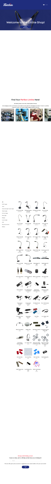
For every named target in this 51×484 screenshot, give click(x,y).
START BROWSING (25, 27)
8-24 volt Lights (5, 213)
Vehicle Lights (4, 210)
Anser (3, 206)
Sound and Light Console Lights (8, 208)
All (2, 201)
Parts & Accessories (5, 224)
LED (3, 222)
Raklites (3, 226)
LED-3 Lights (4, 204)
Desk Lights (4, 215)
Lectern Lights (4, 220)
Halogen (3, 217)
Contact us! (25, 467)
